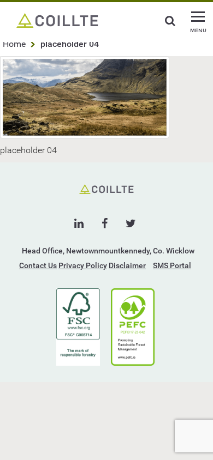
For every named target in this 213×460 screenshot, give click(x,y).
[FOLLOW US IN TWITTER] (131, 223)
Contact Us (38, 265)
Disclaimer (127, 265)
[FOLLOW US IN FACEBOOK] (105, 223)
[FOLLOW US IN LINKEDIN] (79, 223)
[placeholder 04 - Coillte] (57, 19)
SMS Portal (172, 265)
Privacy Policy (82, 265)
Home (14, 44)
